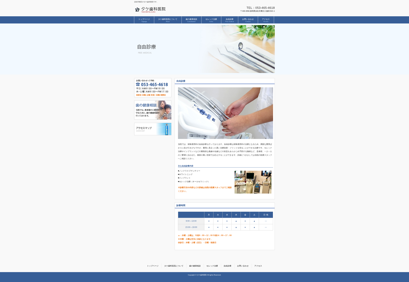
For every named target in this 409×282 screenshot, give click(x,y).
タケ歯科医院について (173, 266)
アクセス (258, 266)
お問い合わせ (243, 266)
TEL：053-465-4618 (261, 7)
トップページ (152, 266)
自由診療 (227, 266)
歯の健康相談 (195, 266)
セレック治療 (212, 266)
